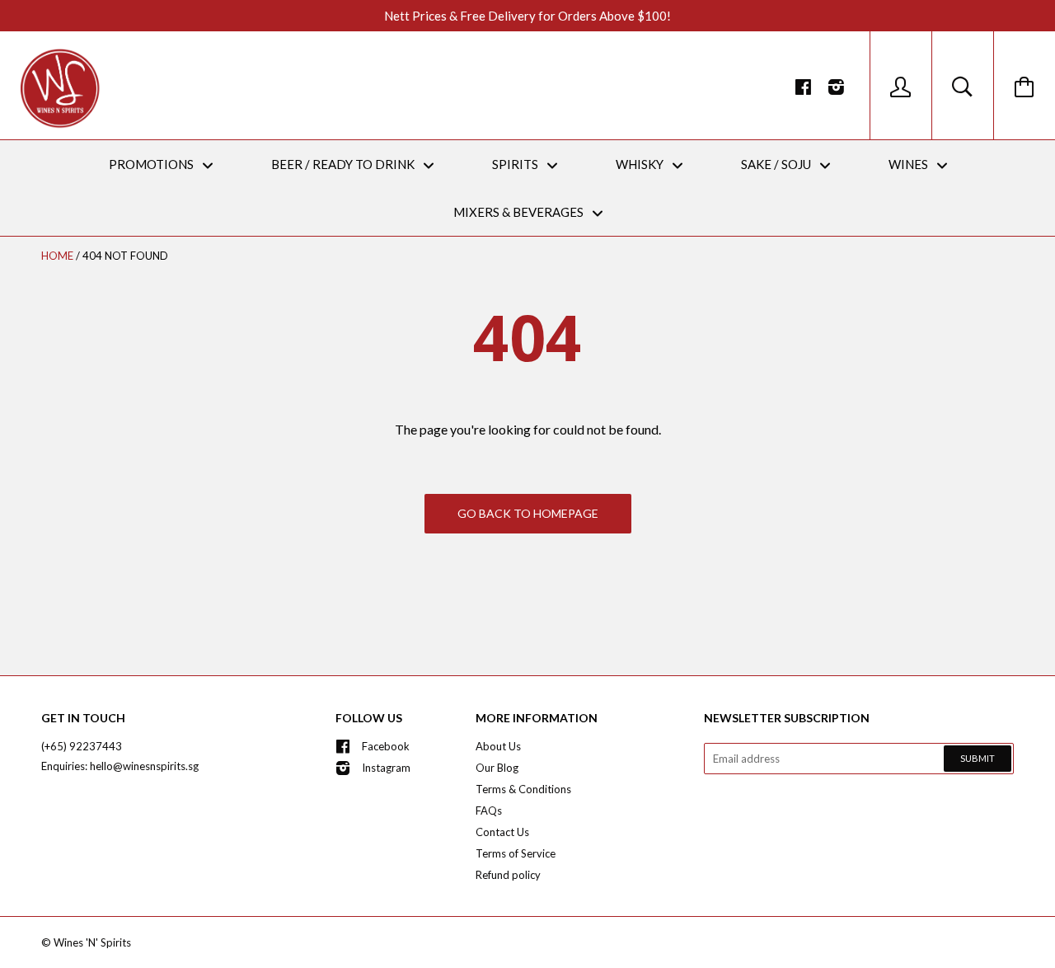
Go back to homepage (527, 513)
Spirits (516, 164)
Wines (910, 164)
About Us (498, 746)
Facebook (386, 746)
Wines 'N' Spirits (92, 942)
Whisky (641, 164)
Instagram (386, 767)
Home (57, 255)
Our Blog (497, 767)
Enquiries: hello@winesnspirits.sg (120, 766)
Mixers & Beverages (519, 211)
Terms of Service (516, 853)
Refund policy (508, 874)
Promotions (152, 164)
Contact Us (502, 832)
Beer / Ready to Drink (344, 164)
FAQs (489, 810)
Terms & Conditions (523, 789)
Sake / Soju (777, 164)
